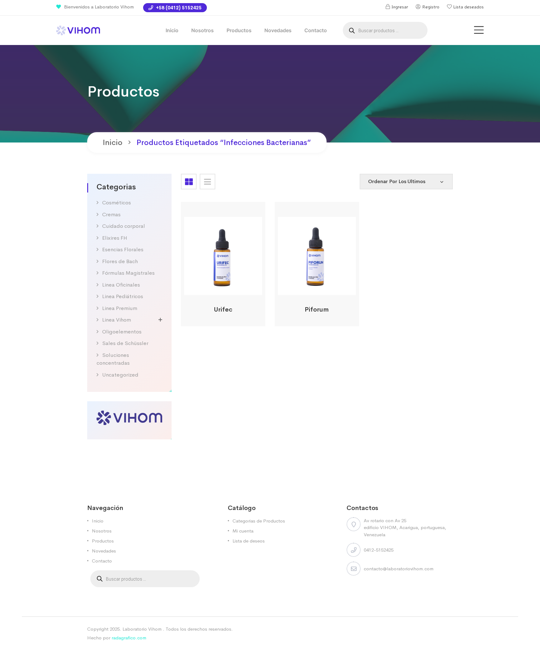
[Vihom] (129, 417)
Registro (430, 7)
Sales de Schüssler (125, 343)
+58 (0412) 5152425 (178, 8)
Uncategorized (120, 375)
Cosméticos (116, 202)
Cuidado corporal (123, 226)
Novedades (278, 30)
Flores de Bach (120, 261)
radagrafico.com (129, 638)
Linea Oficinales (121, 285)
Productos (239, 30)
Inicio (172, 30)
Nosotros (202, 30)
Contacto (315, 30)
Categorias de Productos (258, 521)
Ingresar (400, 7)
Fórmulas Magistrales (128, 273)
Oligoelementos (122, 331)
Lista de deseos (248, 541)
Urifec (223, 309)
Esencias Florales (122, 249)
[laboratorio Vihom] (78, 30)
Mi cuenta (242, 531)
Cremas (111, 214)
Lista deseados (468, 7)
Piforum (317, 309)
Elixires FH (114, 238)
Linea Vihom (116, 320)
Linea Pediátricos (122, 296)
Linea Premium (119, 308)
